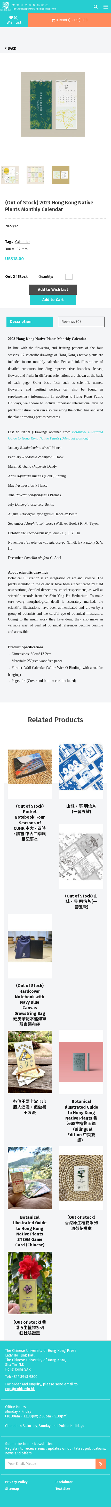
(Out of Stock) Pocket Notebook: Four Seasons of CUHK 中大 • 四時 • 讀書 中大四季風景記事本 (29, 823)
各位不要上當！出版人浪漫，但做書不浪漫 (29, 1107)
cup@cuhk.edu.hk (20, 1389)
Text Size (63, 1489)
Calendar (22, 242)
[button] (69, 20)
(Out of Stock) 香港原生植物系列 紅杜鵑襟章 (29, 1328)
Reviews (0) (71, 321)
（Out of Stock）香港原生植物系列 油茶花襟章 (81, 1223)
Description (20, 321)
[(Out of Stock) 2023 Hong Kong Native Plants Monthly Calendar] (53, 103)
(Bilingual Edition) (74, 438)
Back (12, 48)
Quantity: (45, 276)
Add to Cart (53, 299)
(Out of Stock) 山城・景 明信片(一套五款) (81, 902)
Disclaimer (64, 1482)
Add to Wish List (53, 289)
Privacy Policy (16, 1482)
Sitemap (12, 1489)
